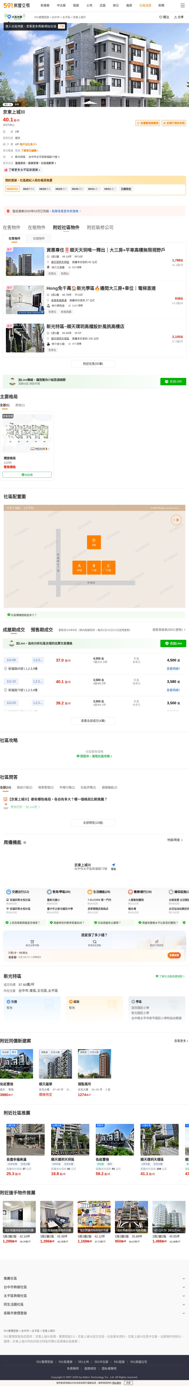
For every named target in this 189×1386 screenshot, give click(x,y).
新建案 (45, 5)
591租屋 (119, 1361)
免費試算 (174, 955)
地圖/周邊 (174, 840)
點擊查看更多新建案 (65, 211)
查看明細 (172, 668)
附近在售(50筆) (93, 363)
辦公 (116, 5)
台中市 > (57, 17)
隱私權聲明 (109, 1368)
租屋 (76, 5)
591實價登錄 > (42, 17)
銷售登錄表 (168, 629)
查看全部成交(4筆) (93, 720)
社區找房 (145, 5)
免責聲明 (73, 1368)
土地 (89, 5)
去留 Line (116, 27)
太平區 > (37, 1330)
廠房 (129, 5)
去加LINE (176, 381)
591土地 (83, 1361)
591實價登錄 (44, 1361)
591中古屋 (101, 1361)
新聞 (161, 5)
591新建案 (66, 1361)
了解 (61, 26)
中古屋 (61, 5)
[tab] (14, 238)
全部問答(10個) (93, 822)
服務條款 (90, 1368)
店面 (103, 5)
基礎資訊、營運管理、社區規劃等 (34, 163)
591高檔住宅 (138, 1361)
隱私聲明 (116, 1383)
